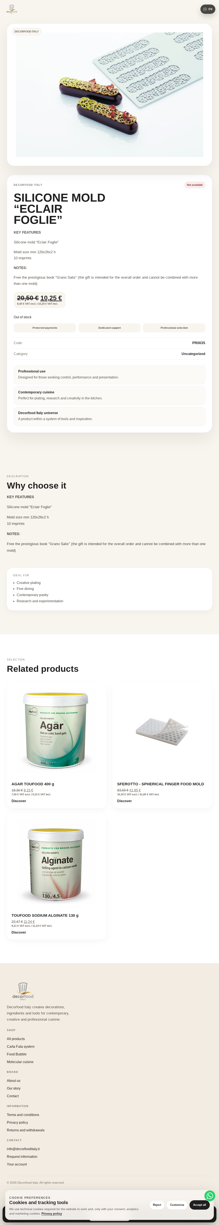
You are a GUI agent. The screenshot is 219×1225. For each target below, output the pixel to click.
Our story (14, 1088)
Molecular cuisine (20, 1062)
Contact (13, 1096)
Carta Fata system (20, 1046)
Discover (19, 801)
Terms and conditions (23, 1115)
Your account (17, 1164)
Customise (177, 1204)
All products (16, 1039)
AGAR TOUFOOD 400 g (33, 784)
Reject (157, 1204)
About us (13, 1080)
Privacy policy (17, 1122)
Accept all (199, 1204)
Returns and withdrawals (25, 1130)
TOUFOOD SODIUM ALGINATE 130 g (45, 915)
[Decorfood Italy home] (12, 9)
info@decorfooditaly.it (23, 1149)
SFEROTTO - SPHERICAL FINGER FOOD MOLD (160, 784)
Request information (22, 1156)
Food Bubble (17, 1054)
